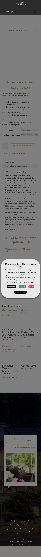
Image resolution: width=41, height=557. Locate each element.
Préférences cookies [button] (20, 292)
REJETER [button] (31, 287)
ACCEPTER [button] (22, 287)
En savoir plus (11, 287)
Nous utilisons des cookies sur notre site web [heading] (20, 265)
